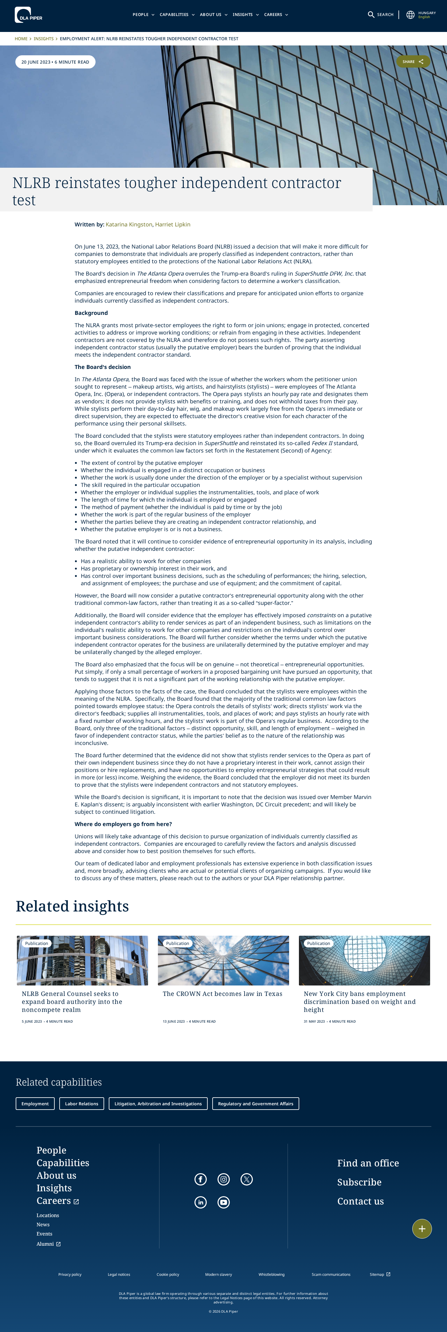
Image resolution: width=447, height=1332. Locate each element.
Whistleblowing (271, 1274)
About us (211, 14)
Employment (35, 1104)
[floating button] (422, 1229)
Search (385, 14)
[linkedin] (200, 1202)
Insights (243, 14)
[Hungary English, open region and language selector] (410, 15)
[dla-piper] (30, 15)
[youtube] (224, 1202)
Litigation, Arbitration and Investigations (158, 1104)
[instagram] (224, 1179)
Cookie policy (168, 1274)
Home (21, 38)
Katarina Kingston (129, 224)
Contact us (360, 1201)
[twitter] (247, 1179)
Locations (48, 1215)
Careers (273, 14)
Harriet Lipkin (172, 224)
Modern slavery (218, 1274)
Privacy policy (69, 1274)
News (43, 1224)
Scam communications (331, 1274)
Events (44, 1233)
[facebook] (200, 1179)
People (140, 14)
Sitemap (377, 1274)
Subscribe (359, 1182)
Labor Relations (81, 1104)
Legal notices (119, 1274)
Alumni (45, 1243)
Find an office (368, 1163)
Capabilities (174, 14)
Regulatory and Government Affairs (255, 1104)
